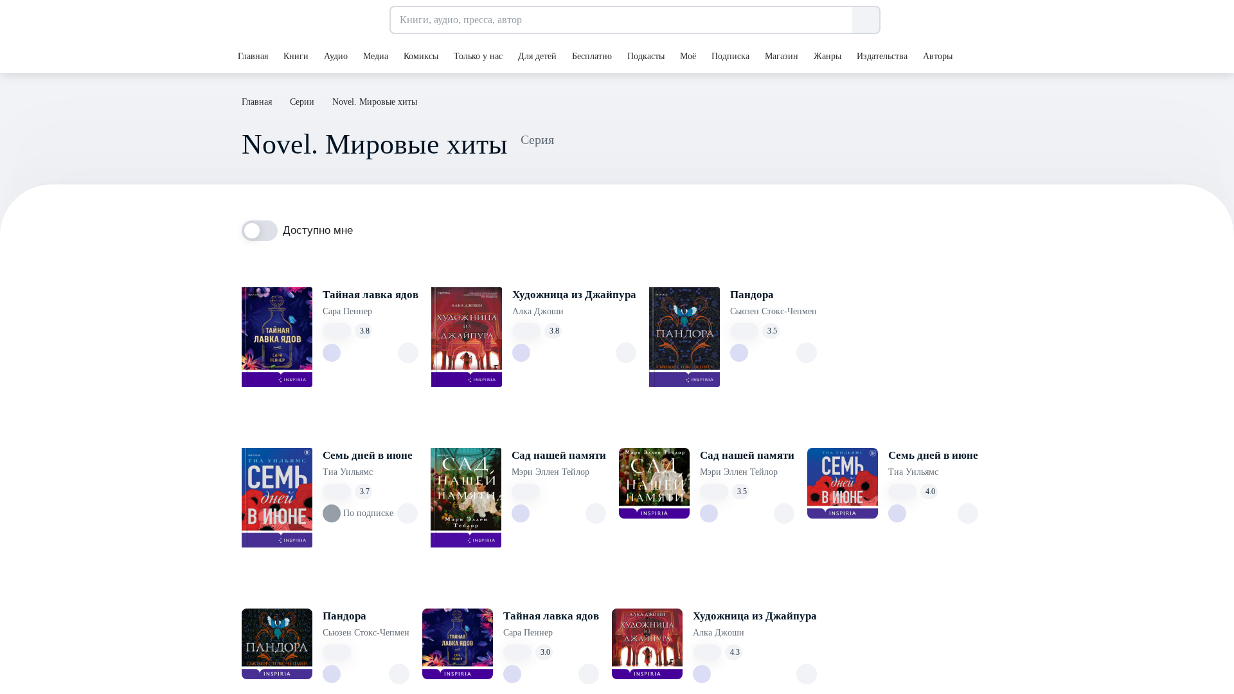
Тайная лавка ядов (370, 295)
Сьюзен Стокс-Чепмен (773, 311)
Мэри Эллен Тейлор (550, 472)
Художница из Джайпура (574, 295)
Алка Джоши (538, 311)
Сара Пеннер (347, 311)
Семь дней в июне (368, 455)
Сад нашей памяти (559, 455)
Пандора (752, 295)
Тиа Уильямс (348, 472)
